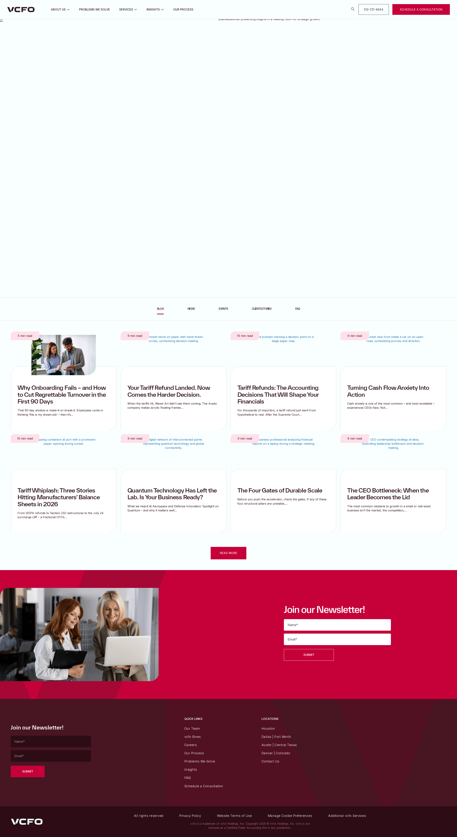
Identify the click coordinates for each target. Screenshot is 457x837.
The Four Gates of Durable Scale (279, 490)
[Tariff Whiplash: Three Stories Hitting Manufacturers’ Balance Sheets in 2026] (63, 457)
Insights (153, 9)
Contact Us (270, 761)
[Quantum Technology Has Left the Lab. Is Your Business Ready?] (173, 457)
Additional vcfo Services (347, 816)
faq (297, 308)
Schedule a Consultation (203, 786)
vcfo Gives (192, 737)
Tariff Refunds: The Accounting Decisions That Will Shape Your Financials (278, 394)
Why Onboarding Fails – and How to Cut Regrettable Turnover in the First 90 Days (61, 394)
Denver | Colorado (276, 753)
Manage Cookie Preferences (290, 816)
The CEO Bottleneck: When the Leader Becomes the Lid (388, 494)
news (191, 308)
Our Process (183, 9)
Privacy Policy (190, 816)
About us (58, 9)
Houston (268, 728)
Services (126, 9)
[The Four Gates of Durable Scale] (283, 457)
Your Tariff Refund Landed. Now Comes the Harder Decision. (168, 391)
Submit (308, 655)
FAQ (187, 778)
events (223, 308)
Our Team (192, 728)
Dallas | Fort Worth (276, 737)
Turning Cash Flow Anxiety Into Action (388, 391)
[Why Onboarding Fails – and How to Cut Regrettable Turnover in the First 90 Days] (63, 355)
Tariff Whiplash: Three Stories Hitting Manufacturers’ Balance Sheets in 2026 (58, 497)
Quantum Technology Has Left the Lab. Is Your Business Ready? (172, 494)
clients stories (261, 308)
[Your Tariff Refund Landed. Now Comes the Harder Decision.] (173, 355)
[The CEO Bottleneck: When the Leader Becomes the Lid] (393, 457)
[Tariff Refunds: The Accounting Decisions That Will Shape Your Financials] (283, 355)
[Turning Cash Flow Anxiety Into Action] (393, 355)
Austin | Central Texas (279, 745)
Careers (190, 745)
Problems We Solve (94, 9)
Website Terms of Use (234, 816)
